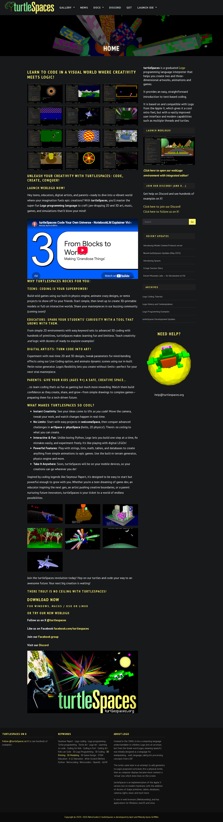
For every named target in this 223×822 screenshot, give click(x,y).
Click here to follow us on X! (161, 211)
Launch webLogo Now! (46, 188)
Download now (43, 599)
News (84, 7)
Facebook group (48, 637)
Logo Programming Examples (156, 311)
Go (192, 221)
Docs (97, 7)
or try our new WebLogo (48, 613)
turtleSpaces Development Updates (159, 319)
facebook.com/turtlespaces (71, 628)
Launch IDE (146, 7)
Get (129, 7)
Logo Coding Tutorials (153, 296)
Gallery (66, 7)
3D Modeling (73, 755)
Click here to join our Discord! (162, 206)
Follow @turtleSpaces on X (15, 741)
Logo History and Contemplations (158, 304)
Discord (115, 7)
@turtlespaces (56, 620)
